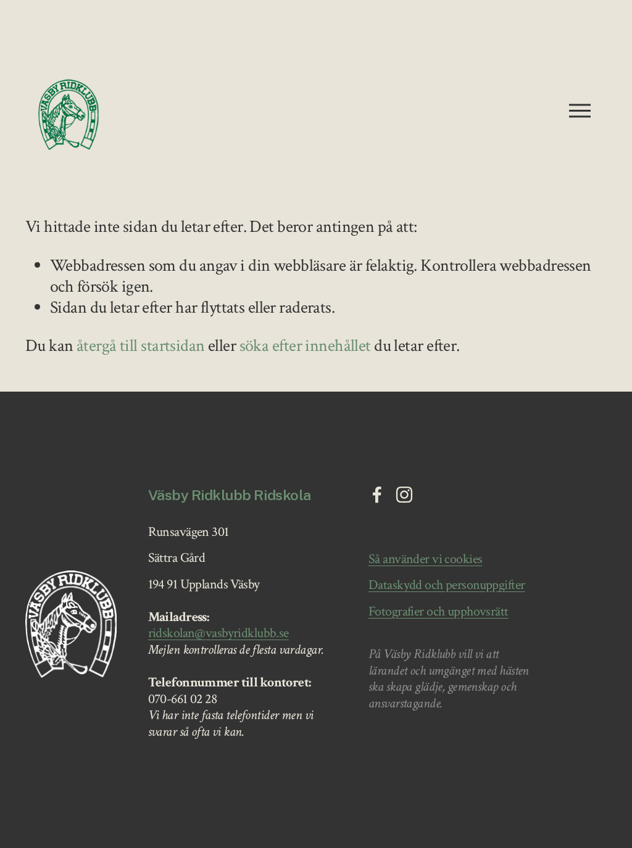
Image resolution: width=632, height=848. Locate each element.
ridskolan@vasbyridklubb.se (218, 633)
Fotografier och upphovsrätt (438, 612)
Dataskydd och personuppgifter (446, 585)
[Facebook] (377, 494)
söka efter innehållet (305, 345)
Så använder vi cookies (425, 559)
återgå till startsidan (141, 345)
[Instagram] (404, 494)
